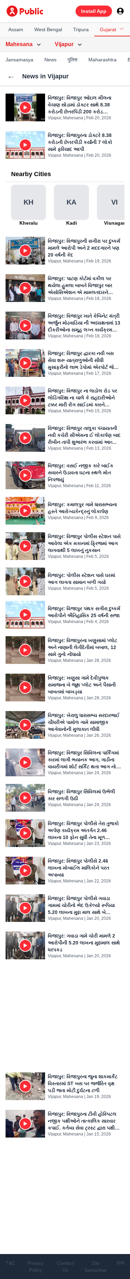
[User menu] (120, 11)
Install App (93, 11)
